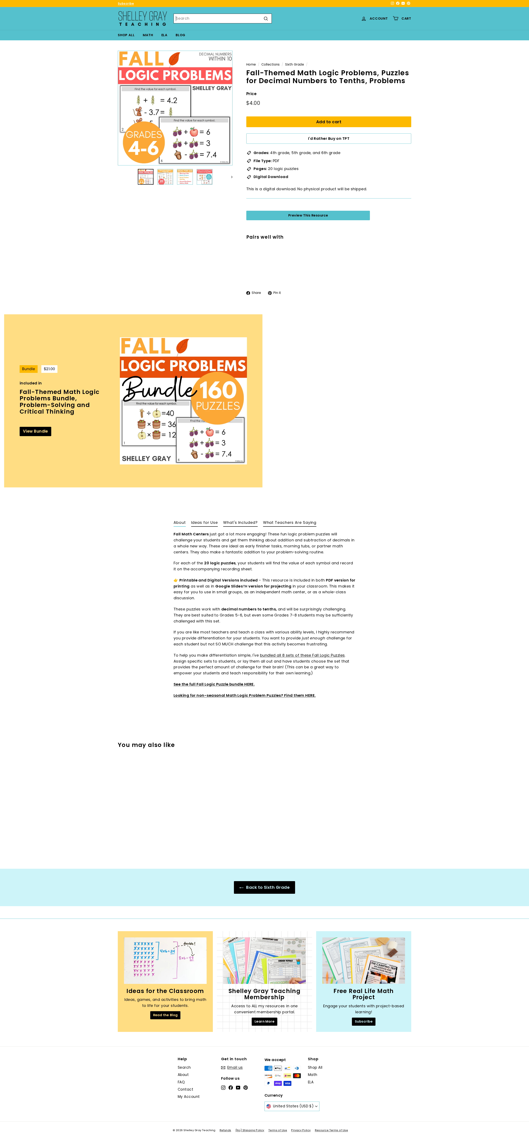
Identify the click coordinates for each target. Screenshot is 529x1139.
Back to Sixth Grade (267, 887)
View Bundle (35, 431)
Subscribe (126, 3)
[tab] (180, 523)
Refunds (225, 1130)
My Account (189, 1096)
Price (251, 94)
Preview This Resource (308, 215)
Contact (185, 1089)
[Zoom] (175, 108)
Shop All (126, 35)
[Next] (229, 177)
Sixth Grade (294, 64)
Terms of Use (277, 1130)
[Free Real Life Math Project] (363, 960)
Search (184, 1067)
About (183, 1074)
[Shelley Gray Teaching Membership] (264, 960)
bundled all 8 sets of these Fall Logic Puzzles (302, 655)
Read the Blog (165, 1015)
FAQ (181, 1082)
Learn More (265, 1021)
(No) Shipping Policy (249, 1130)
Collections (270, 64)
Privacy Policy (301, 1130)
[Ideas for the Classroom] (165, 960)
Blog (180, 35)
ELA (164, 35)
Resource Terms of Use (331, 1130)
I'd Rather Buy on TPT (328, 138)
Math (148, 35)
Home (251, 64)
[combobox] (223, 18)
